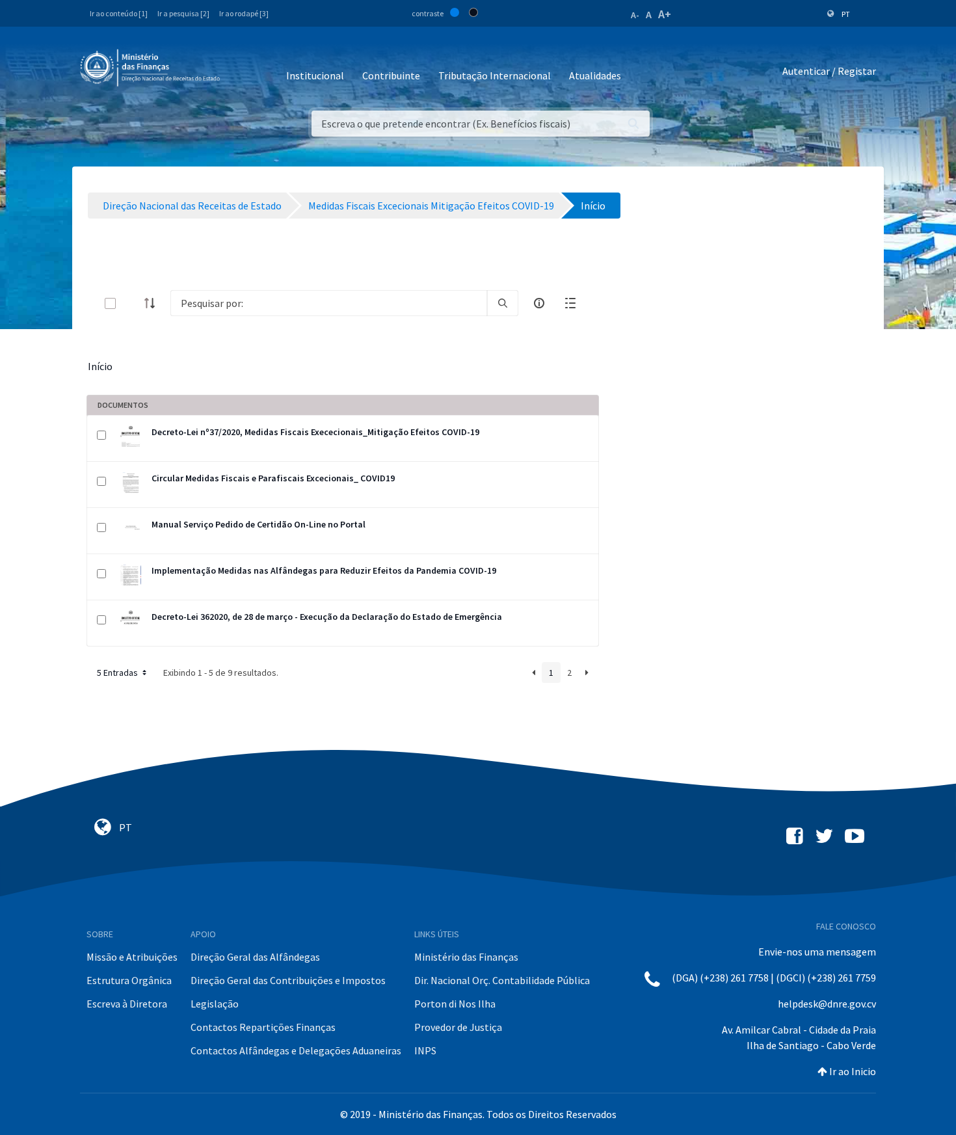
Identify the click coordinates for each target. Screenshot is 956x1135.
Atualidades (595, 75)
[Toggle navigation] (240, 71)
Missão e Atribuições (132, 956)
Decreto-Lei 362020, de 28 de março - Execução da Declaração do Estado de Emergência (327, 616)
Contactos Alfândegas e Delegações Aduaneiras (296, 1050)
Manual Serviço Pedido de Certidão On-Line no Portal (258, 524)
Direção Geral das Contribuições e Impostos (288, 980)
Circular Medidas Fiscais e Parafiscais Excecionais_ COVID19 (273, 478)
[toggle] (131, 303)
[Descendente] (153, 303)
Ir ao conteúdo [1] (119, 13)
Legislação (215, 1003)
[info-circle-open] (539, 303)
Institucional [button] (315, 75)
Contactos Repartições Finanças (263, 1027)
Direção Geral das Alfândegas (255, 956)
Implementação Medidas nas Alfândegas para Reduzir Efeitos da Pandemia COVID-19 (324, 570)
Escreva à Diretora (126, 1003)
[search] (502, 303)
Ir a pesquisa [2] (183, 13)
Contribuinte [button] (391, 75)
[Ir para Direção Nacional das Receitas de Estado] (151, 68)
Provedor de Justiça (458, 1027)
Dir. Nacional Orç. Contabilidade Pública (502, 980)
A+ (664, 14)
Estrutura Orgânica (129, 980)
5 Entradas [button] (118, 672)
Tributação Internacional (494, 75)
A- (635, 15)
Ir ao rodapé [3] (244, 13)
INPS (425, 1050)
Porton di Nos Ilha (455, 1003)
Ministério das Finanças (466, 956)
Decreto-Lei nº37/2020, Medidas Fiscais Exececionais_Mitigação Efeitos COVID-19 (315, 432)
